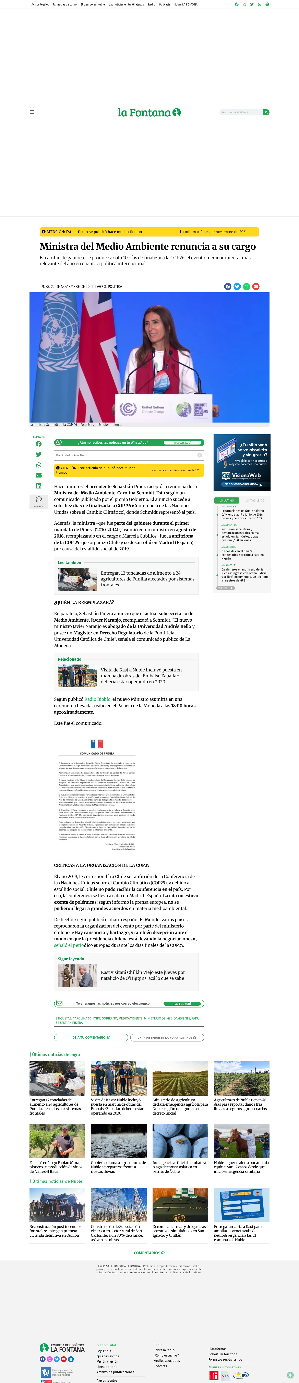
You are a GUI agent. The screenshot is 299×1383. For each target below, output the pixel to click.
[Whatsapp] (260, 4)
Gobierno (109, 1018)
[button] (227, 286)
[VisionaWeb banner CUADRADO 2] (242, 490)
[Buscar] (266, 112)
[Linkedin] (71, 1359)
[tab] (226, 500)
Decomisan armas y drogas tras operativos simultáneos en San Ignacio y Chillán (179, 1231)
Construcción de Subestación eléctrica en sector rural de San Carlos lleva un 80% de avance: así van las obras (117, 1233)
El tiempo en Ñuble (93, 4)
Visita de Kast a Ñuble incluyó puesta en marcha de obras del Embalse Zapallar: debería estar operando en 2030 (117, 1107)
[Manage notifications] (290, 1375)
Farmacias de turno (65, 4)
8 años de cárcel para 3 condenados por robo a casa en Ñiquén (243, 554)
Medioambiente (130, 1018)
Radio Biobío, (97, 699)
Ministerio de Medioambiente (167, 1018)
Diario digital (106, 1345)
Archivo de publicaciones (115, 1372)
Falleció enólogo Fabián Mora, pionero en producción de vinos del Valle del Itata (55, 1167)
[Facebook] (237, 4)
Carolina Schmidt (86, 1018)
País (195, 1018)
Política (126, 220)
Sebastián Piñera (69, 1023)
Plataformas (217, 1349)
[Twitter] (252, 4)
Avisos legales (40, 4)
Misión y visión (107, 1361)
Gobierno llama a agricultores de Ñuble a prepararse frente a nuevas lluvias (118, 1167)
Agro (114, 220)
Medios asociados (167, 1361)
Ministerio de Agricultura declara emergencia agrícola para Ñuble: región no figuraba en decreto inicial (180, 1107)
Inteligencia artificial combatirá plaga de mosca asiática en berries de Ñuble (179, 1167)
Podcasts (164, 4)
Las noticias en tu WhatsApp (126, 4)
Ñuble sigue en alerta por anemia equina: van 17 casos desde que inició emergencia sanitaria (241, 1167)
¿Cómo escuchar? (166, 1355)
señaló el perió (69, 945)
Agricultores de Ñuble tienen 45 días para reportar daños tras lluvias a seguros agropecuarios (240, 1104)
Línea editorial (108, 1367)
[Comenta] (39, 499)
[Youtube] (64, 1359)
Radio (151, 4)
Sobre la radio (164, 1350)
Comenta (38, 506)
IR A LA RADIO (255, 220)
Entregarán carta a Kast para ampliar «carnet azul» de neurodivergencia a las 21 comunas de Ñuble (238, 1233)
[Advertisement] (149, 1308)
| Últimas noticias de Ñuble (55, 1181)
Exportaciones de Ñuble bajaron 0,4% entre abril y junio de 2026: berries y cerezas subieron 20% (243, 514)
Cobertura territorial (223, 1354)
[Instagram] (244, 4)
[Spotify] (267, 4)
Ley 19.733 (104, 1351)
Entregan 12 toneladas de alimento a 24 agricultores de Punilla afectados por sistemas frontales (55, 1107)
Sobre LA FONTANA (186, 4)
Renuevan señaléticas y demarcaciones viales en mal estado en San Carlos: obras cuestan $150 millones (241, 534)
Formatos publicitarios (225, 1359)
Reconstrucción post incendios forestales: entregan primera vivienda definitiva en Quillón (55, 1231)
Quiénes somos (108, 1356)
